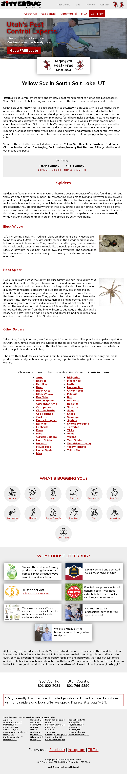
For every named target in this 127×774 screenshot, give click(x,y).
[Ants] (53, 485)
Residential (49, 13)
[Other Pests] (63, 525)
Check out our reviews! (36, 593)
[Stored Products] (53, 505)
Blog (78, 4)
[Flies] (94, 505)
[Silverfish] (33, 505)
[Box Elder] (115, 485)
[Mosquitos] (115, 505)
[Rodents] (74, 485)
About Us (30, 13)
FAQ (84, 13)
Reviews (90, 4)
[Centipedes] (12, 505)
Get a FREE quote (24, 50)
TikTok (93, 749)
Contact (104, 4)
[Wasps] (12, 485)
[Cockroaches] (94, 485)
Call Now (97, 13)
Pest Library (63, 4)
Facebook (57, 749)
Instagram (76, 749)
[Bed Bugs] (74, 505)
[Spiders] (33, 485)
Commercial (69, 13)
